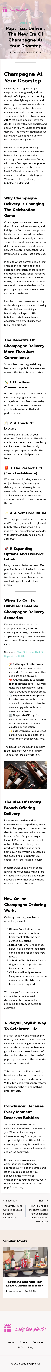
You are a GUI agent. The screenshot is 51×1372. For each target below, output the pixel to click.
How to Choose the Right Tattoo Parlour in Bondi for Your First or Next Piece (38, 1211)
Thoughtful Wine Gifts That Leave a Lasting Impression (12, 1209)
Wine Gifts (25, 23)
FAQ (20, 1347)
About (23, 1342)
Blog (30, 1347)
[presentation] (25, 1262)
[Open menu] (45, 9)
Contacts (38, 1342)
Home (11, 1342)
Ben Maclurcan (19, 52)
